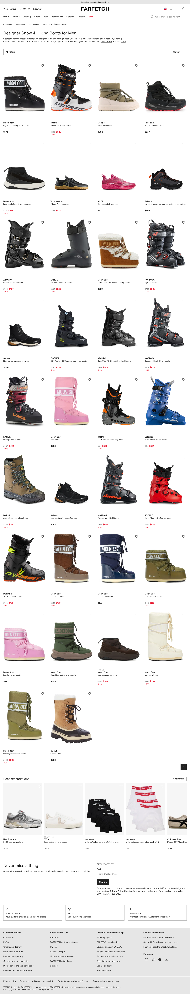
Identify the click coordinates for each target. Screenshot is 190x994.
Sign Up (103, 882)
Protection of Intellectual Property (74, 981)
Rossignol (108, 39)
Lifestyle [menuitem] (81, 17)
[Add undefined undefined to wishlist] (39, 786)
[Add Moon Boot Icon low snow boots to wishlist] (184, 536)
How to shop (13, 913)
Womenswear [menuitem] (9, 9)
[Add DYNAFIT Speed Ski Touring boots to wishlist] (89, 65)
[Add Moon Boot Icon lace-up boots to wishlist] (137, 536)
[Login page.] (171, 9)
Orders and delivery (12, 947)
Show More (178, 779)
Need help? (136, 913)
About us (54, 937)
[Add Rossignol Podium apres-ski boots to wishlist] (184, 65)
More (123, 41)
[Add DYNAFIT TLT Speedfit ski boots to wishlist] (42, 536)
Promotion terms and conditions (18, 966)
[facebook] (160, 960)
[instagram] (146, 960)
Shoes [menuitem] (37, 17)
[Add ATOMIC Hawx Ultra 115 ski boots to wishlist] (42, 222)
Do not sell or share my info (106, 981)
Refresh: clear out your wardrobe (158, 937)
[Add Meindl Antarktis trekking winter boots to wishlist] (42, 458)
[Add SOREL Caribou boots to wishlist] (89, 693)
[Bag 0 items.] (184, 9)
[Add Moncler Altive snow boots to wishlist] (137, 65)
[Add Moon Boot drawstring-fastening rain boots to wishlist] (89, 615)
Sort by (176, 52)
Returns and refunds (13, 952)
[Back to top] (184, 767)
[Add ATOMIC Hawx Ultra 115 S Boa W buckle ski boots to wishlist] (137, 301)
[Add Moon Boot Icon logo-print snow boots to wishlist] (42, 693)
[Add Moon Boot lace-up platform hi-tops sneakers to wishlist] (42, 144)
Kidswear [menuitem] (37, 9)
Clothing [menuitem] (27, 17)
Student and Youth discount (110, 956)
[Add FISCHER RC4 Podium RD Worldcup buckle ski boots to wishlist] (89, 301)
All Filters (10, 52)
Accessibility (49, 981)
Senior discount (104, 970)
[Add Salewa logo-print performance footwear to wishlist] (89, 458)
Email (99, 869)
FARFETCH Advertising (61, 961)
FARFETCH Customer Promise (17, 970)
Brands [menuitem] (16, 17)
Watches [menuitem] (70, 17)
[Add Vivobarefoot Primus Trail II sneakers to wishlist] (89, 144)
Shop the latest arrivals (99, 2)
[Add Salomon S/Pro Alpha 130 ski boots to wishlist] (184, 379)
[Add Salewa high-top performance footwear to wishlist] (42, 301)
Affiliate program (104, 937)
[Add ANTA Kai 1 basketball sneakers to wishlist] (137, 144)
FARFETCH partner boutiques (64, 942)
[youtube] (166, 960)
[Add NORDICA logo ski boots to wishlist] (184, 222)
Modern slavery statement (62, 956)
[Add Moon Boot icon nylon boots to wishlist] (89, 536)
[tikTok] (153, 960)
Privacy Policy (116, 891)
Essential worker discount (108, 961)
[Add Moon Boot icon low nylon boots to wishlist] (42, 615)
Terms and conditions (30, 981)
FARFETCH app (57, 952)
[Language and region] (165, 9)
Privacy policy (9, 981)
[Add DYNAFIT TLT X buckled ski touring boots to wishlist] (137, 379)
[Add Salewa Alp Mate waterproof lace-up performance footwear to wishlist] (184, 144)
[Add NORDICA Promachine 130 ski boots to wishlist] (137, 458)
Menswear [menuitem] (25, 9)
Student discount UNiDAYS (109, 947)
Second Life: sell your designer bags (160, 942)
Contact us (8, 937)
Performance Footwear (38, 24)
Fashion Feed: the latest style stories (160, 947)
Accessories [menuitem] (57, 17)
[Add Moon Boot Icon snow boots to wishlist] (184, 615)
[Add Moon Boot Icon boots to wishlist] (89, 379)
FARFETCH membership (108, 942)
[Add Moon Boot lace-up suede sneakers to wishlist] (137, 615)
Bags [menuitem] (46, 17)
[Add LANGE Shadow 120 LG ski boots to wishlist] (89, 222)
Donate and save (104, 966)
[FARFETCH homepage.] (95, 9)
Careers (53, 947)
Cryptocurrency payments (15, 961)
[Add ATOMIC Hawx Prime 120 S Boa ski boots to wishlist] (184, 458)
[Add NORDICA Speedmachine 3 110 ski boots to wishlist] (184, 301)
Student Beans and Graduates (111, 952)
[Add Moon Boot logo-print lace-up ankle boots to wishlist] (42, 65)
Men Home (7, 24)
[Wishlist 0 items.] (177, 9)
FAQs (71, 913)
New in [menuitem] (6, 17)
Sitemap (54, 966)
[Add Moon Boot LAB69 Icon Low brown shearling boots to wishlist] (137, 222)
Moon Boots (106, 41)
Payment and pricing (13, 956)
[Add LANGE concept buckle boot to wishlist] (42, 379)
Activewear (20, 24)
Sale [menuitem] (91, 17)
